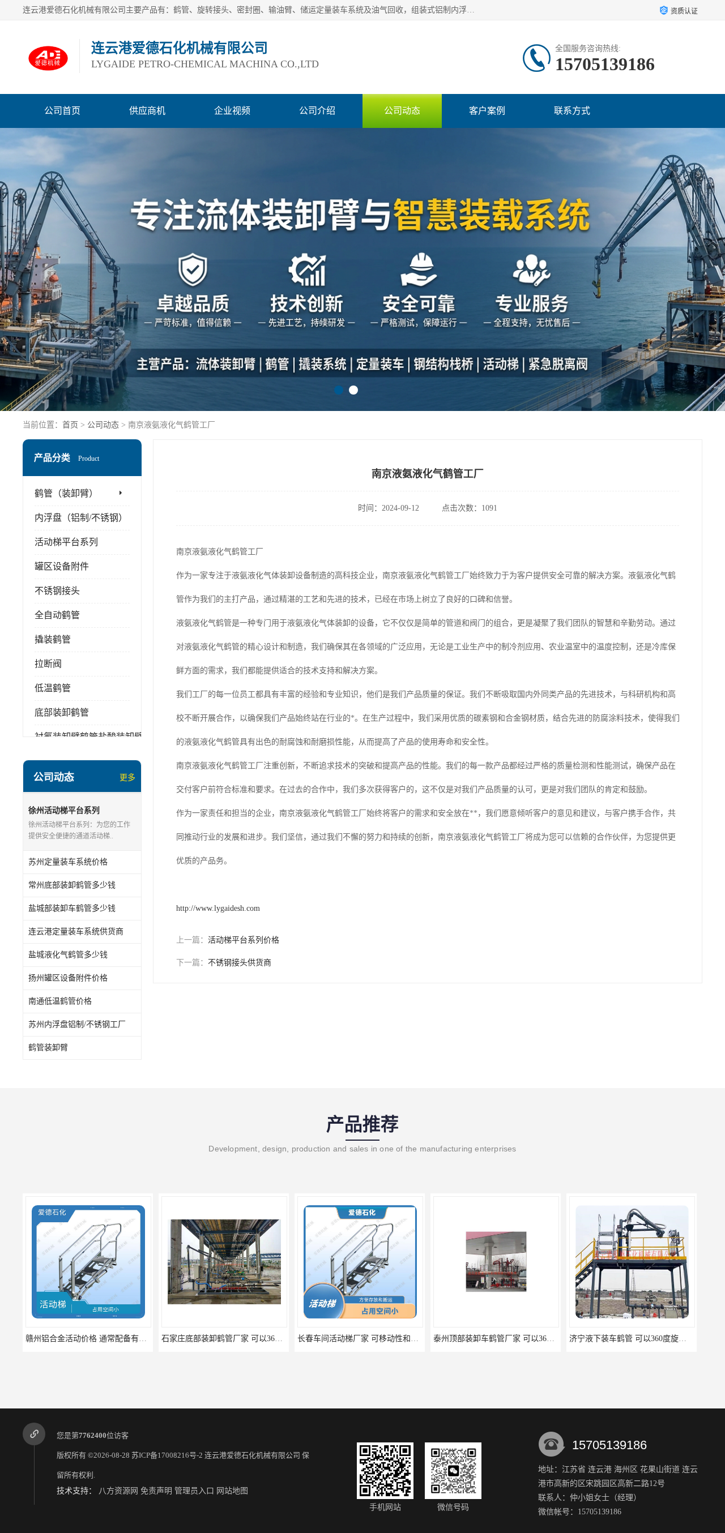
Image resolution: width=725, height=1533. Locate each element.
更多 (127, 777)
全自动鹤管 (57, 615)
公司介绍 (317, 110)
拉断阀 (48, 664)
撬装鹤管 (53, 639)
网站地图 (232, 1491)
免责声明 (156, 1491)
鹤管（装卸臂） (66, 493)
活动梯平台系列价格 (243, 940)
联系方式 (572, 110)
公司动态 (402, 110)
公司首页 (62, 110)
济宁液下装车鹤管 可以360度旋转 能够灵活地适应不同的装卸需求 (548, 1338)
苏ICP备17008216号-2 (167, 1455)
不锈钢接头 (57, 591)
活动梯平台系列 (66, 542)
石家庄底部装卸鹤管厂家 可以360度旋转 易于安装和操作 (124, 1338)
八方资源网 (118, 1491)
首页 (70, 425)
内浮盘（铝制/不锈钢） (81, 518)
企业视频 (232, 110)
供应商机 (147, 110)
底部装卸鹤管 (62, 712)
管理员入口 (194, 1491)
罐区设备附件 (62, 566)
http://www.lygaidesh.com (218, 908)
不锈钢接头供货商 (239, 962)
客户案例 (487, 110)
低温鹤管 (53, 688)
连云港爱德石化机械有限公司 (252, 1455)
